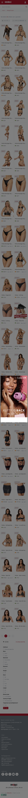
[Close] (25, 378)
